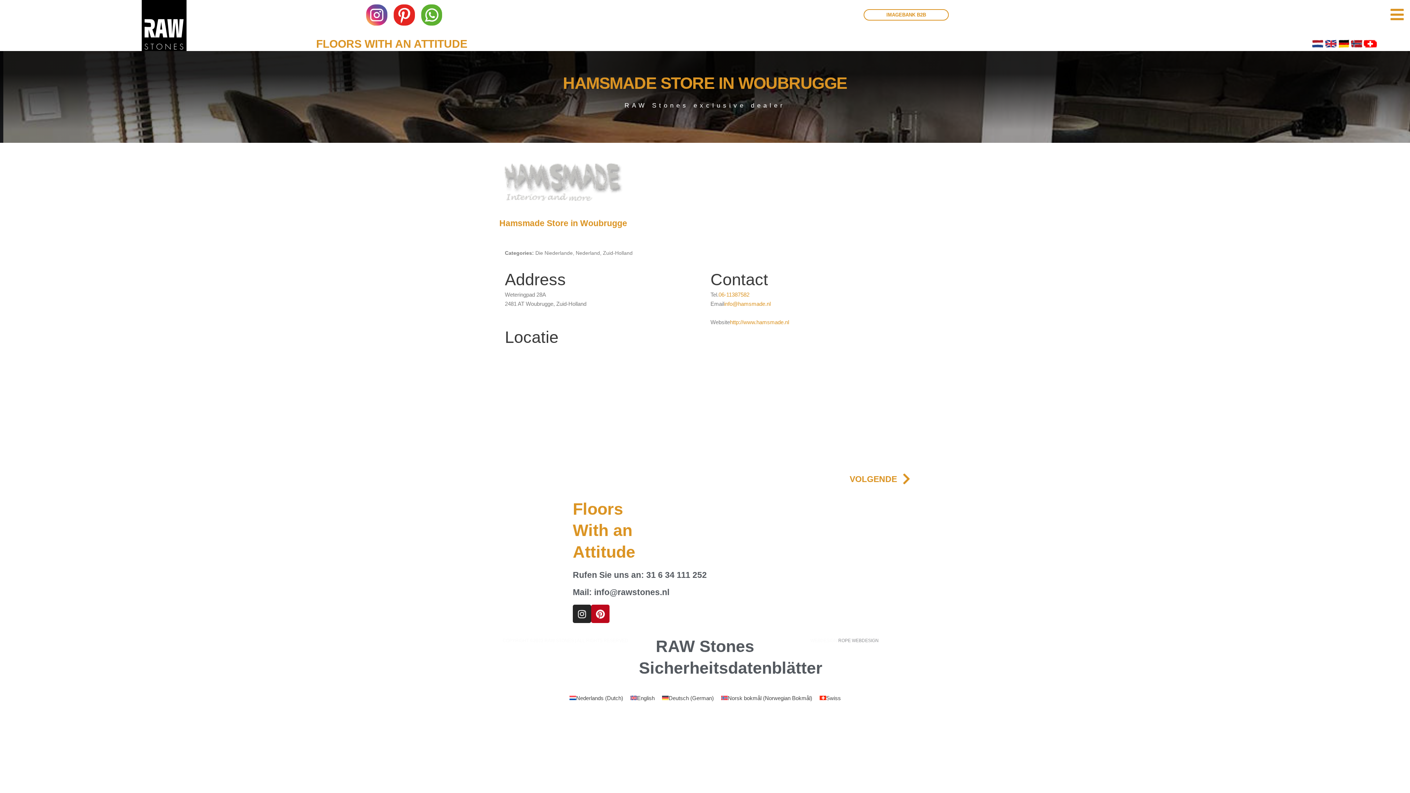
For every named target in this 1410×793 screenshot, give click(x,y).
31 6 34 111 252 (676, 575)
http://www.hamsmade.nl (759, 322)
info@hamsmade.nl (747, 304)
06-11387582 (734, 295)
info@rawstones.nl (631, 592)
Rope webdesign (858, 640)
